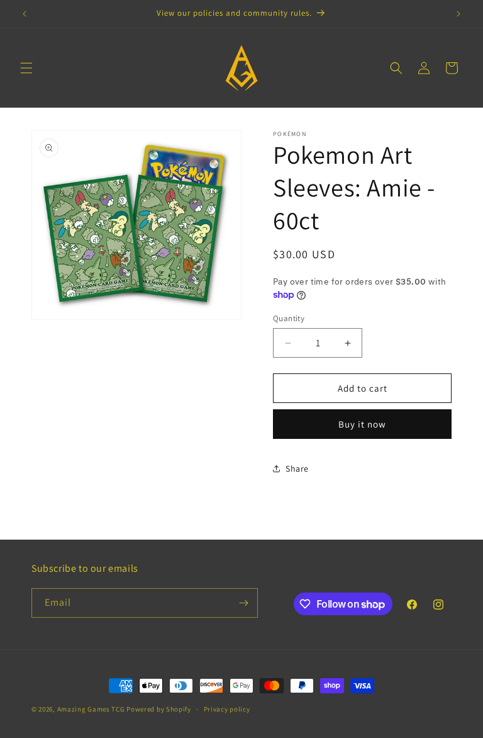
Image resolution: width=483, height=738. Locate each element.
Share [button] (297, 468)
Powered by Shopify (158, 709)
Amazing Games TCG (91, 709)
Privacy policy (227, 709)
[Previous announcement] (24, 14)
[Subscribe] (243, 603)
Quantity (288, 318)
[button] (26, 68)
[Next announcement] (458, 14)
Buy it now (362, 424)
